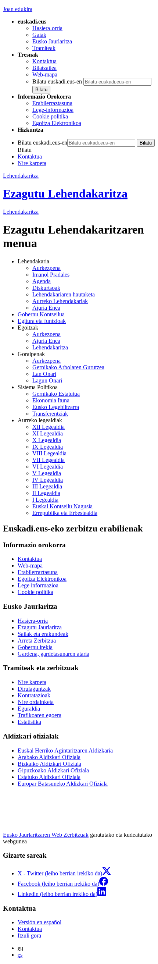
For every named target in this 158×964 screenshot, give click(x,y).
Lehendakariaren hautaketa (63, 294)
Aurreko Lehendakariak (60, 301)
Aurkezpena (46, 268)
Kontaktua (44, 61)
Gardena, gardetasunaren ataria (53, 654)
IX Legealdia (47, 447)
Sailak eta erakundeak (43, 634)
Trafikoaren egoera (39, 715)
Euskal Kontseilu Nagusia (62, 506)
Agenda (41, 281)
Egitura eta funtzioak (42, 321)
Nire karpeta (32, 163)
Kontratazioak (34, 695)
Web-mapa (44, 74)
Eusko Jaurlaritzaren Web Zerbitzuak (46, 835)
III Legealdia (47, 486)
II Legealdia (46, 493)
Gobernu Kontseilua (41, 314)
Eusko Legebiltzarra (55, 407)
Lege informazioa (38, 585)
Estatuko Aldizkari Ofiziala (49, 777)
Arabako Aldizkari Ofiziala (49, 757)
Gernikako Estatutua (56, 394)
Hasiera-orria (47, 28)
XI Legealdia (47, 433)
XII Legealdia (48, 427)
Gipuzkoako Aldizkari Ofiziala (53, 770)
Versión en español (39, 922)
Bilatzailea (44, 68)
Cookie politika (50, 116)
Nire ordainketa (36, 702)
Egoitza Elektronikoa (56, 123)
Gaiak (39, 35)
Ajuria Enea (46, 308)
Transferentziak (50, 413)
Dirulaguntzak (34, 689)
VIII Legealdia (49, 453)
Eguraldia (29, 708)
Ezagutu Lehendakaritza (65, 193)
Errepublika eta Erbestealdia (64, 513)
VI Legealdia (47, 466)
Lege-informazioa (52, 110)
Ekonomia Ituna (50, 400)
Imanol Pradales (50, 274)
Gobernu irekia (35, 647)
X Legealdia (46, 440)
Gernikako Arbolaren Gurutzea (68, 367)
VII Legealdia (48, 460)
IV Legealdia (47, 480)
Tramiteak (43, 48)
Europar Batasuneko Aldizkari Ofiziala (63, 783)
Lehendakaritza (21, 175)
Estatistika (29, 722)
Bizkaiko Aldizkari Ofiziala (49, 764)
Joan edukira (17, 9)
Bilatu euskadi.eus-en (57, 81)
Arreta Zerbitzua (37, 640)
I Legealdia (45, 500)
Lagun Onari (47, 380)
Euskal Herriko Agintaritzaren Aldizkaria (65, 750)
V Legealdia (46, 473)
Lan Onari (44, 374)
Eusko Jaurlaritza (52, 41)
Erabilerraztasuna (52, 103)
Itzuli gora (29, 935)
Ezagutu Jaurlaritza (40, 627)
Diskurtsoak (46, 288)
